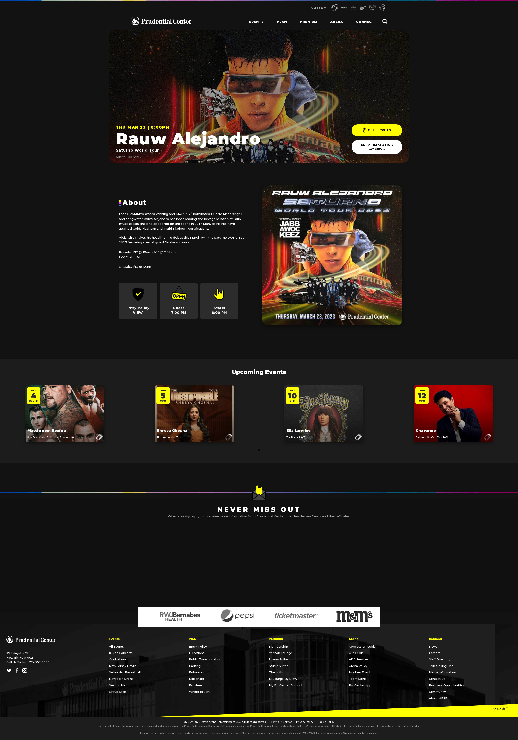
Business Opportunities (446, 685)
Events (256, 22)
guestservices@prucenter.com (344, 733)
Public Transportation (205, 659)
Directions (196, 653)
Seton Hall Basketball (125, 672)
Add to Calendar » (129, 157)
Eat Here (195, 685)
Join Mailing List (441, 666)
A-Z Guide (356, 653)
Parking (195, 666)
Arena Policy (358, 666)
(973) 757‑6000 (38, 662)
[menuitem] (253, 18)
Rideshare (196, 679)
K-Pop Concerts (121, 653)
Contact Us (437, 679)
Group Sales (118, 692)
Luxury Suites (279, 659)
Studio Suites (278, 666)
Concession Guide (362, 646)
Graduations (118, 659)
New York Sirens (121, 679)
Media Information (442, 672)
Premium (308, 22)
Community (437, 692)
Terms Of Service (281, 721)
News (433, 646)
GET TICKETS (379, 130)
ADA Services (359, 659)
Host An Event (359, 672)
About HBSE (438, 698)
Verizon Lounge (280, 653)
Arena (336, 22)
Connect (365, 22)
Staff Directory (439, 659)
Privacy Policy (304, 721)
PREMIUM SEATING (377, 146)
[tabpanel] (65, 417)
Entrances (196, 672)
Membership (278, 646)
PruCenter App (360, 685)
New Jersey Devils (122, 666)
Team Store (357, 679)
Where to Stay (199, 692)
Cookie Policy (325, 721)
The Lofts (276, 672)
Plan (282, 22)
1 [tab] (259, 450)
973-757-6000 (309, 733)
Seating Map (118, 685)
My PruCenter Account (286, 685)
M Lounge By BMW (283, 679)
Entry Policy (198, 646)
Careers (434, 653)
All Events (116, 646)
